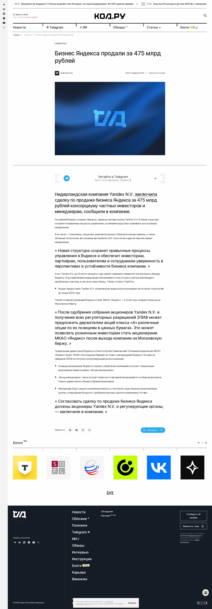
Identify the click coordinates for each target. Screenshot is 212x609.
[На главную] (110, 16)
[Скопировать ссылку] (89, 430)
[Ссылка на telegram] (4, 5)
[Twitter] (83, 430)
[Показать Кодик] (205, 592)
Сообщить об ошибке (193, 516)
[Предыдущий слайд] (199, 443)
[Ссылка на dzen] (4, 18)
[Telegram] (70, 430)
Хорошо (132, 603)
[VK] (76, 430)
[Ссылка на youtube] (4, 23)
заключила (146, 194)
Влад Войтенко (66, 73)
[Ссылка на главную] (19, 514)
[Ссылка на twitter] (4, 27)
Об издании (107, 511)
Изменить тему (191, 526)
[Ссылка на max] (4, 14)
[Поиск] (205, 15)
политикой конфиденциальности (191, 536)
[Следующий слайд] (206, 443)
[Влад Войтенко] (57, 73)
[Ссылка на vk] (4, 9)
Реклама (107, 515)
